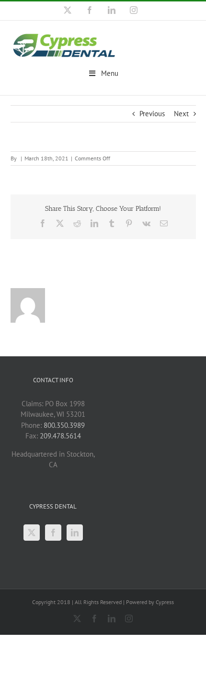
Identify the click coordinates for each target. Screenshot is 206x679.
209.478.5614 (60, 435)
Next (181, 113)
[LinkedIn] (75, 532)
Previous (152, 113)
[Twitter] (31, 532)
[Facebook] (53, 532)
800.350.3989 (64, 425)
